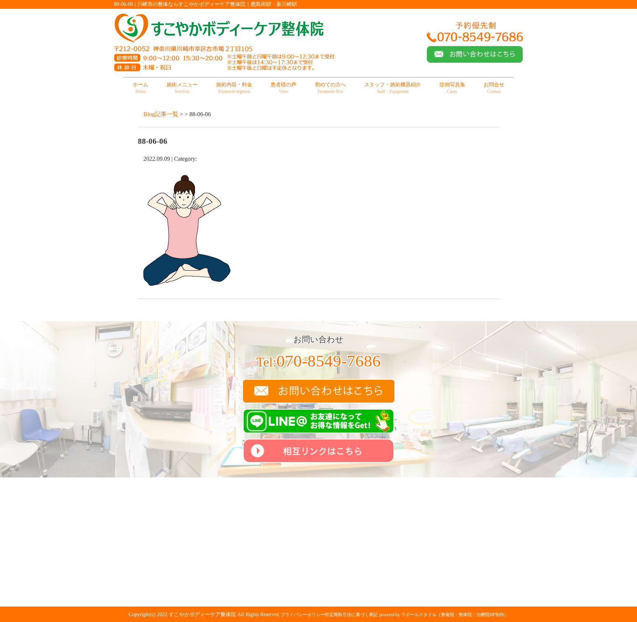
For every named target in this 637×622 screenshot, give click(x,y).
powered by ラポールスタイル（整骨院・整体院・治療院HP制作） (444, 614)
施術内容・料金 (234, 88)
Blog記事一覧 (160, 114)
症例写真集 (452, 88)
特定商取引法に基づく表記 (351, 614)
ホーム (140, 88)
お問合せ (494, 88)
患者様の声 (283, 88)
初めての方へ (330, 88)
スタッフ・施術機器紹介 (392, 88)
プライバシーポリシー (303, 614)
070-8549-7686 (318, 361)
